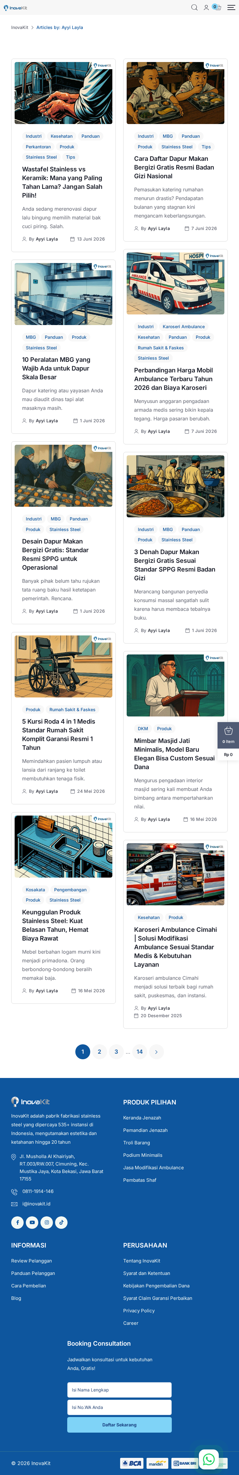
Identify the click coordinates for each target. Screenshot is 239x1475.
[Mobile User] (206, 7)
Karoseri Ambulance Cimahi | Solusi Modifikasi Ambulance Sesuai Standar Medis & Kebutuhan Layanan (175, 947)
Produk (67, 146)
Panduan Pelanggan (33, 1273)
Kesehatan (62, 136)
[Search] (194, 7)
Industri (34, 136)
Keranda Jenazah (142, 1118)
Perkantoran (38, 146)
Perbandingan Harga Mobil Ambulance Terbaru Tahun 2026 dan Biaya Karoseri (173, 378)
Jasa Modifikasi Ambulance (153, 1168)
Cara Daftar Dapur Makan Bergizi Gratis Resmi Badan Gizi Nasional (174, 167)
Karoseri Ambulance (184, 326)
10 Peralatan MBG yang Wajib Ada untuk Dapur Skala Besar (56, 368)
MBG (168, 136)
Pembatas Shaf (140, 1180)
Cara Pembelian (28, 1286)
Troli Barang (136, 1143)
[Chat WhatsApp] (209, 1459)
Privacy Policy (139, 1311)
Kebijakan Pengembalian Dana (156, 1286)
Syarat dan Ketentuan (146, 1273)
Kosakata (35, 889)
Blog (16, 1298)
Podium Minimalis (142, 1155)
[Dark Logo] (15, 7)
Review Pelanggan (31, 1261)
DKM (143, 728)
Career (130, 1323)
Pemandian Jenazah (145, 1130)
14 (140, 1051)
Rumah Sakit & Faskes (161, 347)
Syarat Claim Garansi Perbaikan (157, 1298)
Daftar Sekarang (119, 1424)
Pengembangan (70, 889)
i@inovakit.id (36, 1204)
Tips (70, 157)
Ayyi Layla (47, 239)
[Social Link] (17, 1222)
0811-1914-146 (38, 1191)
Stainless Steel (41, 157)
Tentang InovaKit (141, 1261)
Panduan (91, 136)
